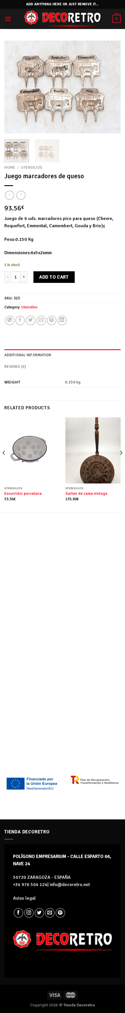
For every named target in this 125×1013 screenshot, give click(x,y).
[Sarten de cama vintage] (93, 450)
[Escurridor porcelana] (32, 450)
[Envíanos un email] (50, 913)
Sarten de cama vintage (86, 493)
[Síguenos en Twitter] (39, 913)
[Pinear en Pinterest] (51, 320)
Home (9, 167)
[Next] (111, 87)
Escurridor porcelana (23, 493)
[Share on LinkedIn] (62, 320)
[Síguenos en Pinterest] (60, 913)
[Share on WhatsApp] (10, 320)
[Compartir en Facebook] (20, 320)
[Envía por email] (41, 320)
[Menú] (7, 19)
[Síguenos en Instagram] (29, 913)
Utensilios (31, 167)
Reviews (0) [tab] (15, 366)
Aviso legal (24, 898)
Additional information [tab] (27, 355)
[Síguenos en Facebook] (18, 913)
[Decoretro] (62, 18)
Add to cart (54, 277)
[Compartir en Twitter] (30, 320)
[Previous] (14, 87)
